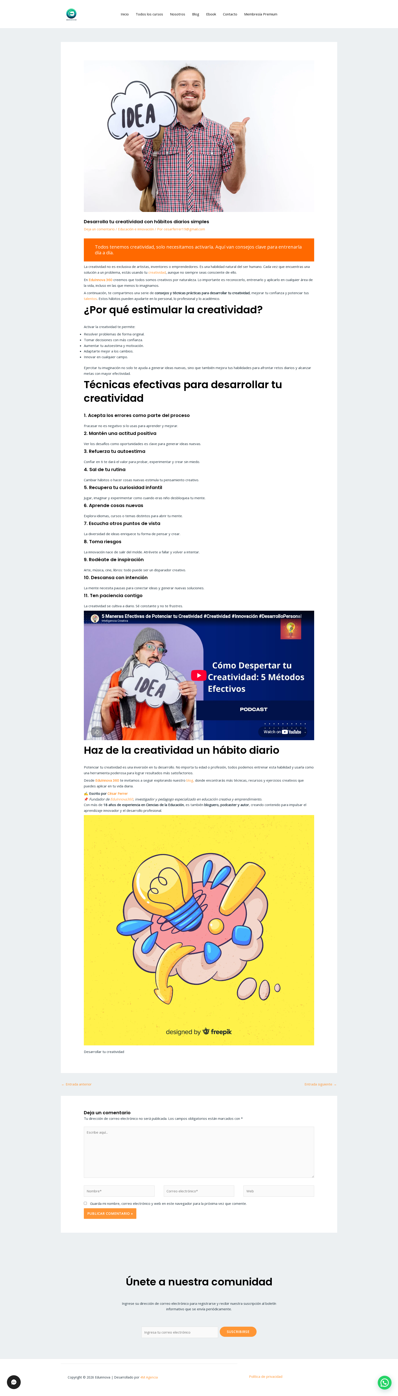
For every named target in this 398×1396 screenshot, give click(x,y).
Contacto (230, 14)
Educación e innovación (136, 229)
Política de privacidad (265, 1376)
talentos (90, 298)
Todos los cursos (149, 14)
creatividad (157, 272)
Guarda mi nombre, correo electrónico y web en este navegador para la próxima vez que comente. (168, 1203)
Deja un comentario (99, 229)
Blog (195, 14)
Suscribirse (238, 1331)
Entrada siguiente (320, 1084)
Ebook (211, 14)
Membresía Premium (260, 14)
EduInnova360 (121, 799)
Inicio (125, 14)
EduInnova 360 (100, 279)
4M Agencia (149, 1377)
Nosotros (177, 14)
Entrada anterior (76, 1084)
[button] (385, 1383)
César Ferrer (118, 793)
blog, (190, 780)
